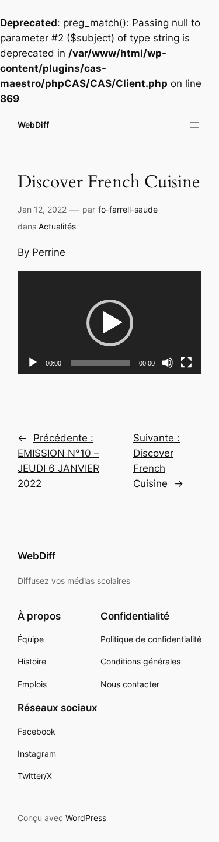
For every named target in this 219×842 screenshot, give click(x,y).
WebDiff (33, 125)
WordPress (85, 818)
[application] (109, 322)
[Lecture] (33, 362)
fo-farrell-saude (128, 209)
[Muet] (167, 362)
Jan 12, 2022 (42, 209)
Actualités (57, 226)
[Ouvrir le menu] (194, 125)
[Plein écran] (186, 362)
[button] (109, 323)
